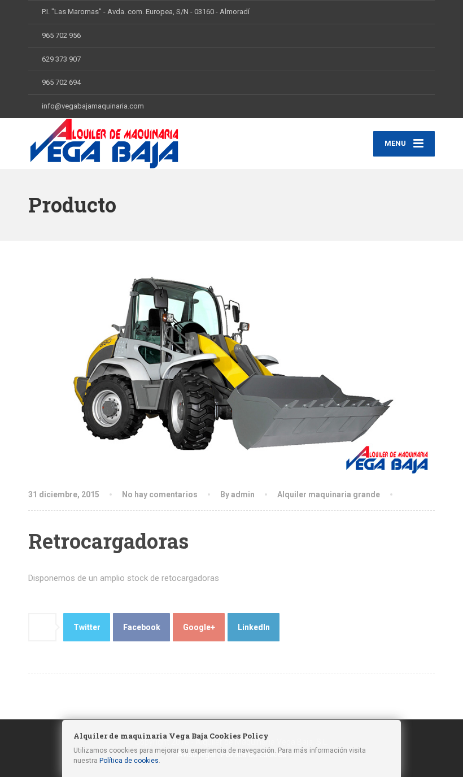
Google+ (199, 627)
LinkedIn (254, 627)
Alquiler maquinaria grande (328, 494)
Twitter (87, 627)
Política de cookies (129, 761)
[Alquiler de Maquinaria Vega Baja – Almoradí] (104, 143)
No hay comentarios (160, 494)
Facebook (141, 627)
